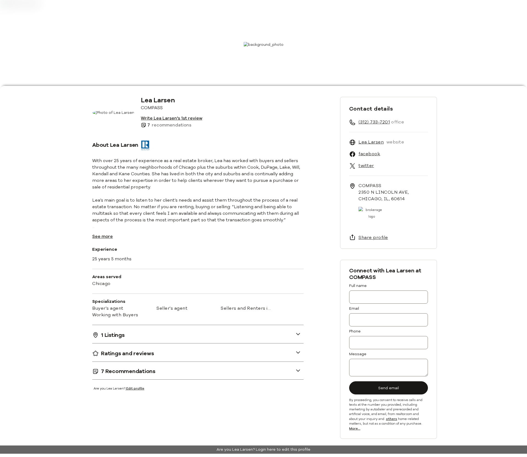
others (391, 419)
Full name (358, 285)
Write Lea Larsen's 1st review (171, 118)
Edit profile (135, 388)
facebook (369, 154)
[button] (198, 334)
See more (102, 236)
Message (357, 354)
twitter (366, 166)
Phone (355, 331)
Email (354, 308)
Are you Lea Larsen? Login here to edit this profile (263, 449)
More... (354, 429)
